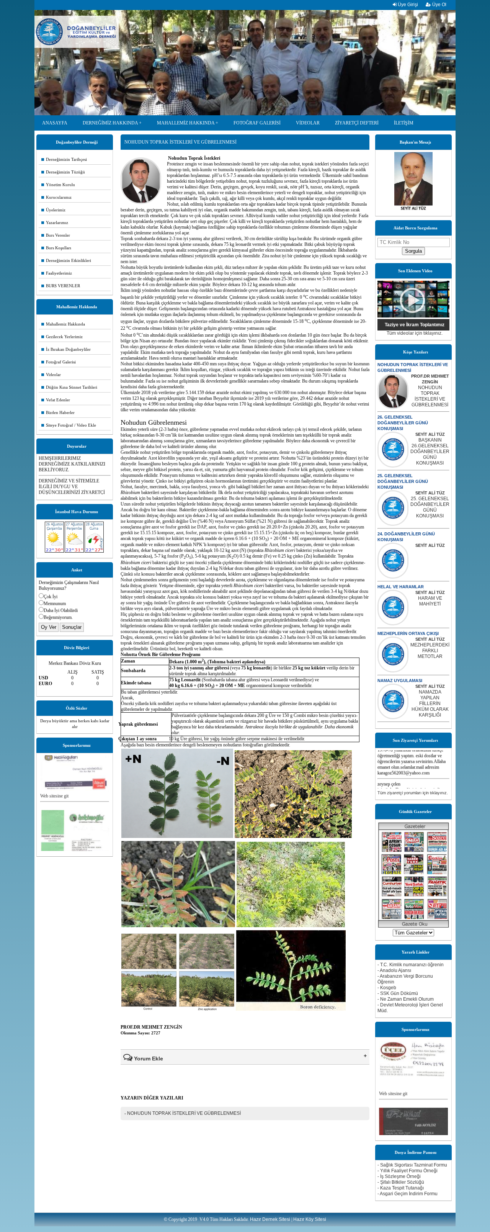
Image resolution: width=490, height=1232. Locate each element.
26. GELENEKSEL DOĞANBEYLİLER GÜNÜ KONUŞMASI (402, 423)
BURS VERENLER (60, 285)
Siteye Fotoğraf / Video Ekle (68, 425)
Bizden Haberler (58, 412)
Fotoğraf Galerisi (58, 362)
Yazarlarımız (54, 222)
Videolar (51, 374)
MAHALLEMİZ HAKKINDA (185, 123)
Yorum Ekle (147, 1058)
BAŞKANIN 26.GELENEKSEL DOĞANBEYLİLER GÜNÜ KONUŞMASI (429, 451)
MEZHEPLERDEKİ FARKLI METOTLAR (429, 650)
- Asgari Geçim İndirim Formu (407, 1193)
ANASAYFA (54, 123)
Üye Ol (438, 4)
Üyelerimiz (53, 210)
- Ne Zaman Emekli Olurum (405, 999)
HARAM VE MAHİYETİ (430, 601)
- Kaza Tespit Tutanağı (400, 1188)
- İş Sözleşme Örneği (399, 1176)
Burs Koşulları (56, 247)
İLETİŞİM (403, 123)
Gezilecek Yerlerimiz (62, 336)
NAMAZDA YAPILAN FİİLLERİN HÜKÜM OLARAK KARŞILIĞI (430, 703)
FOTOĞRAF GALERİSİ (257, 123)
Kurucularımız (56, 197)
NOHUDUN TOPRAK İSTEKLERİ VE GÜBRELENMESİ (430, 396)
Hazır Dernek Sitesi (270, 1219)
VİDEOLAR (308, 123)
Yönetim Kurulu (58, 184)
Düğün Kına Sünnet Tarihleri (69, 387)
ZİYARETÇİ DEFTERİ (357, 123)
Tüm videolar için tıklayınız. (415, 333)
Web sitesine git (54, 775)
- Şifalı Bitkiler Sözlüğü (400, 1182)
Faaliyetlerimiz (56, 273)
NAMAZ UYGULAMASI (399, 680)
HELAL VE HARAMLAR (400, 586)
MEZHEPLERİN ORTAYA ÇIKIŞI (408, 633)
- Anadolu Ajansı (394, 970)
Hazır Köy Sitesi (309, 1219)
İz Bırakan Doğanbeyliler (66, 349)
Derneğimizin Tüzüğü (63, 172)
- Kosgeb (386, 987)
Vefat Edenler (55, 400)
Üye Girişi (407, 4)
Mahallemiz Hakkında (63, 324)
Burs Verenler (55, 235)
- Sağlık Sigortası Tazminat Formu (412, 1165)
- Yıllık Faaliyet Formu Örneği (407, 1170)
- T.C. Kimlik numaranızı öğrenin (410, 964)
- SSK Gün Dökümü (397, 993)
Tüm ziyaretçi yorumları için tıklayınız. (412, 792)
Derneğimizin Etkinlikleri (66, 260)
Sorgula (413, 251)
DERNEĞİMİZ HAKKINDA (110, 123)
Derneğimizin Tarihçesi (64, 159)
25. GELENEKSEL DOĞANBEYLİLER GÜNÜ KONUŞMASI (402, 481)
